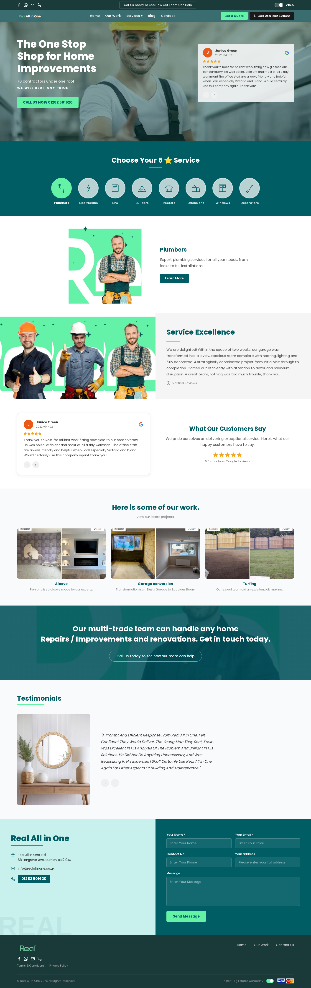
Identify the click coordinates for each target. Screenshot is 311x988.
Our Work (113, 15)
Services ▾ (134, 15)
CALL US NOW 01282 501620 (48, 102)
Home (95, 15)
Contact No (175, 854)
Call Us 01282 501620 (273, 16)
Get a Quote (234, 16)
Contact (168, 15)
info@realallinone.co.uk (36, 868)
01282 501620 (33, 878)
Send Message (186, 916)
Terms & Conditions (31, 965)
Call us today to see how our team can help (155, 656)
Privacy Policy (58, 965)
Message (173, 873)
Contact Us (285, 945)
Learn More (174, 278)
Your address (245, 854)
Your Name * (175, 834)
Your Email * (244, 834)
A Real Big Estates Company (243, 981)
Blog (152, 15)
